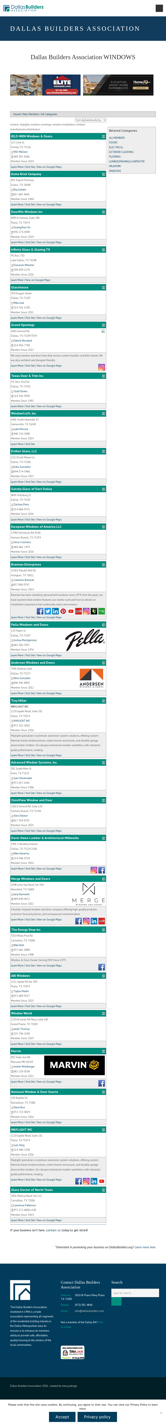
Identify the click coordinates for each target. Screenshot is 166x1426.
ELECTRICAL (116, 147)
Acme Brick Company (26, 174)
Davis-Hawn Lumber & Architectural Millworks (45, 838)
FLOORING (115, 156)
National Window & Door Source (34, 1092)
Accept (62, 1416)
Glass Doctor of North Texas (32, 1190)
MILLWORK (115, 166)
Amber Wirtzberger (24, 1066)
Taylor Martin (21, 991)
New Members (31, 114)
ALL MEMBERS (117, 138)
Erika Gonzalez (22, 467)
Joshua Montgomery (25, 640)
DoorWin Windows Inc (27, 212)
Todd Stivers (21, 391)
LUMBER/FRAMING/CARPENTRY (127, 161)
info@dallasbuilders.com (89, 1311)
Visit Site (30, 167)
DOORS (113, 142)
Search (17, 114)
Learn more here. (145, 1247)
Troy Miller (19, 700)
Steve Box (19, 1107)
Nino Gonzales (22, 678)
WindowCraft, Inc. (24, 413)
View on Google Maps (49, 167)
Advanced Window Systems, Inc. (34, 762)
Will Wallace (21, 152)
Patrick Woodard (23, 340)
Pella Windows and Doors (29, 625)
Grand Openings (23, 325)
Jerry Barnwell (22, 894)
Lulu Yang (19, 1145)
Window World (21, 1013)
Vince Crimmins (22, 542)
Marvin (16, 1051)
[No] (161, 1413)
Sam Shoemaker (23, 778)
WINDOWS (115, 171)
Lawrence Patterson (25, 1205)
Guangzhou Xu (22, 227)
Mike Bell (19, 945)
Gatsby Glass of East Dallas (31, 489)
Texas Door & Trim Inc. (27, 376)
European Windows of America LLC (36, 527)
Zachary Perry (21, 504)
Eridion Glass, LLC (24, 451)
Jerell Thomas (22, 1029)
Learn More (17, 167)
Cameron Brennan (24, 580)
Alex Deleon (21, 815)
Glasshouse (19, 287)
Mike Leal (19, 303)
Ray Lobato (20, 189)
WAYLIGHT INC (22, 720)
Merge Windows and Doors (30, 879)
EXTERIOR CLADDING (121, 152)
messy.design (69, 1386)
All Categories (49, 114)
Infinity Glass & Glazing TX (30, 249)
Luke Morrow (21, 429)
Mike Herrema (21, 853)
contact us (53, 1230)
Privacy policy (97, 1416)
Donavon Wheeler (24, 265)
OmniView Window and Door (31, 800)
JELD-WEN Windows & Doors (31, 136)
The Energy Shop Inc (25, 930)
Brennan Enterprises (26, 564)
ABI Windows (20, 976)
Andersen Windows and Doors (33, 662)
